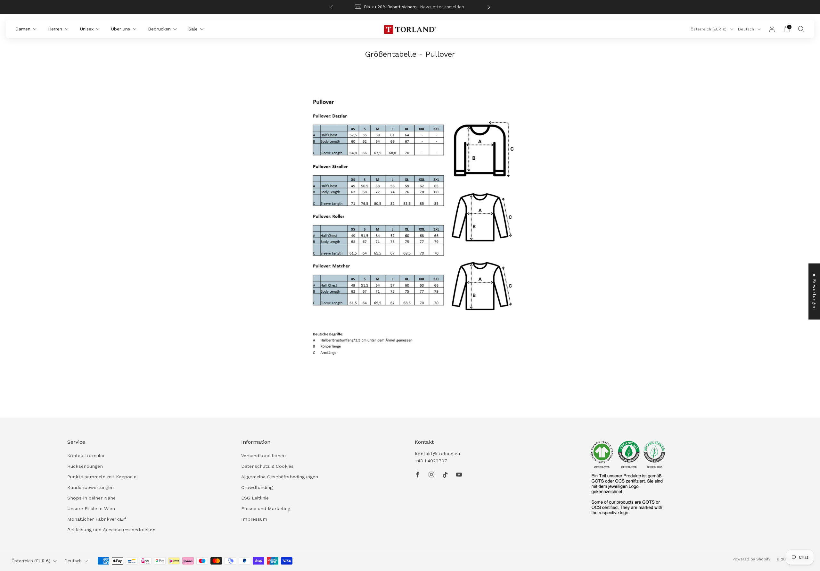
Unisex (87, 28)
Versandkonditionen (263, 455)
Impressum (254, 519)
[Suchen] (801, 29)
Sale (193, 28)
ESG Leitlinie (255, 497)
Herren (55, 28)
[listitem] (410, 7)
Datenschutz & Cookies (267, 466)
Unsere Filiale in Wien (91, 508)
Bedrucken (159, 28)
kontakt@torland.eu (437, 453)
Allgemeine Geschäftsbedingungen (279, 476)
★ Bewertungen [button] (814, 291)
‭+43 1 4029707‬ (431, 460)
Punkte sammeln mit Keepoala (101, 476)
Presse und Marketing (265, 508)
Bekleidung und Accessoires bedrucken (111, 529)
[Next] (489, 7)
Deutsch (746, 29)
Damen (22, 28)
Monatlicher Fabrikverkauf (96, 519)
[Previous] (331, 7)
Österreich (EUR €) (709, 29)
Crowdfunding (257, 487)
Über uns (120, 28)
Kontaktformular (86, 455)
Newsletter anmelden (442, 6)
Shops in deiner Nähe (91, 497)
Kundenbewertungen (90, 487)
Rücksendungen (85, 466)
